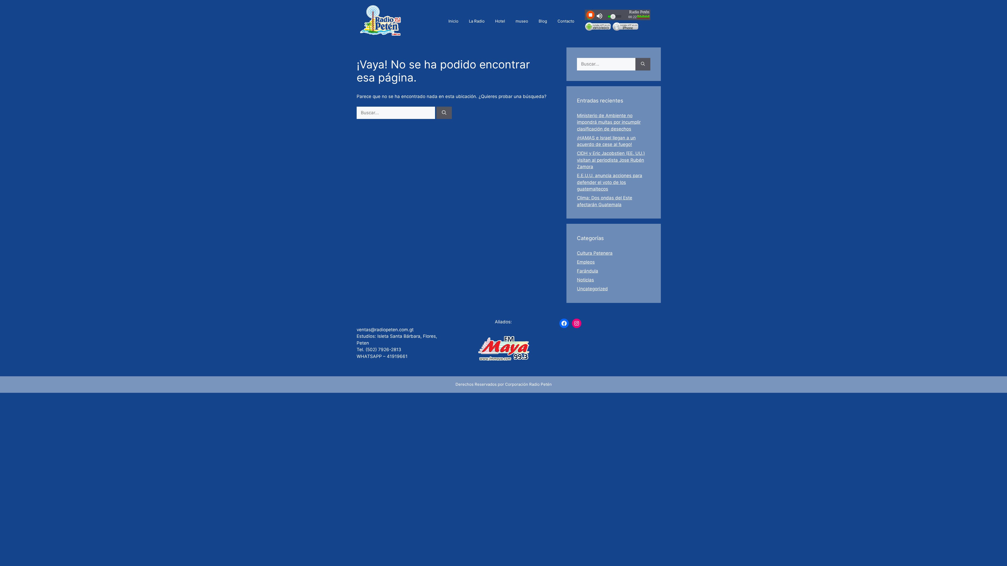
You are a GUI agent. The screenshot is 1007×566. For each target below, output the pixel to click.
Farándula (587, 271)
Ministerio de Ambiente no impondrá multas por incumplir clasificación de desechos (609, 122)
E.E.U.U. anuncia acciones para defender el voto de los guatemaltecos (609, 182)
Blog (543, 21)
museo (522, 21)
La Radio (477, 21)
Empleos (586, 262)
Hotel (500, 21)
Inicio (453, 21)
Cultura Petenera (595, 253)
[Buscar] (444, 113)
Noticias (585, 279)
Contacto (566, 21)
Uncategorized (592, 288)
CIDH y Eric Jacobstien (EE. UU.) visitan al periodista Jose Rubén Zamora (611, 160)
